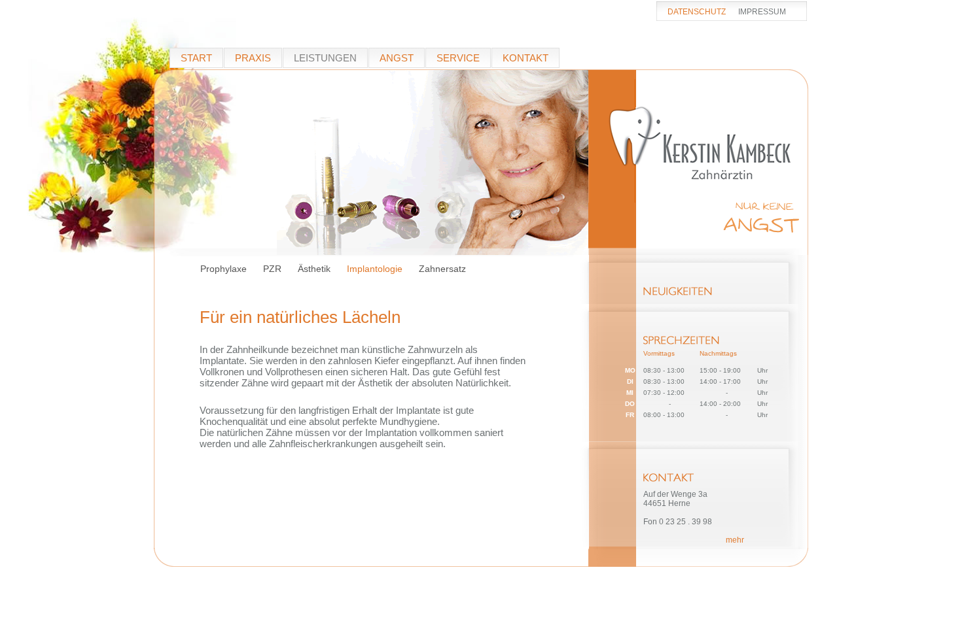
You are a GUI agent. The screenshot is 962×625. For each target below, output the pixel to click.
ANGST (397, 57)
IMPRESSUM (762, 11)
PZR (272, 268)
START (196, 57)
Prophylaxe (223, 268)
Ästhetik (314, 268)
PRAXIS (253, 57)
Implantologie (374, 268)
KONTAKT (525, 57)
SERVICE (458, 57)
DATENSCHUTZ (697, 11)
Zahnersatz (442, 268)
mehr (735, 540)
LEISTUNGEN (325, 57)
